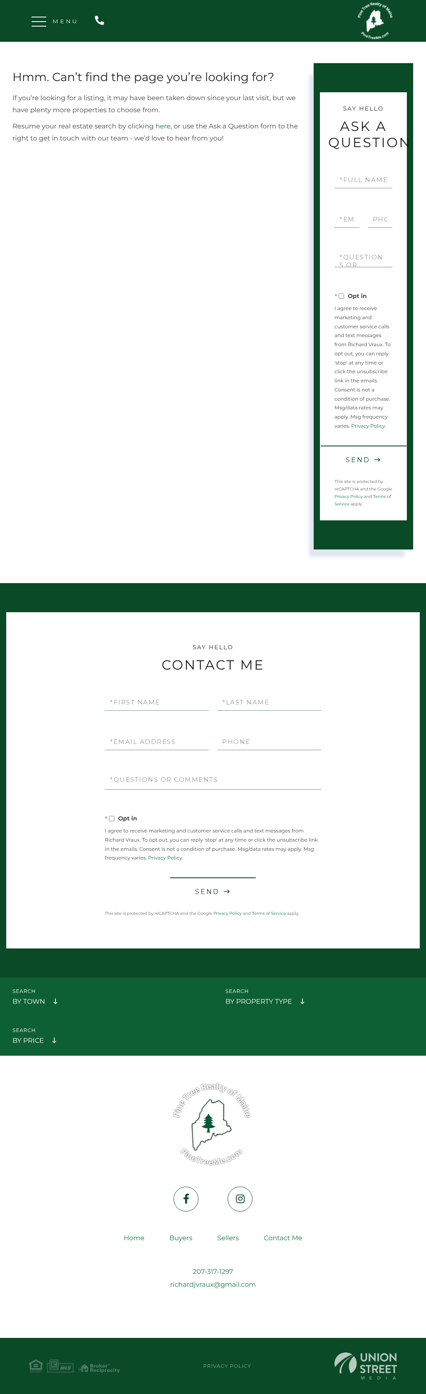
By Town (28, 1002)
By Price (28, 1041)
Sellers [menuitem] (228, 1238)
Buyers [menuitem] (180, 1238)
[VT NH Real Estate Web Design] (365, 1365)
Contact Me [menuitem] (283, 1238)
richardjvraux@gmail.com (213, 1285)
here (163, 127)
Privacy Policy (368, 426)
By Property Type (258, 1002)
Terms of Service (269, 913)
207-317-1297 (101, 21)
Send (358, 460)
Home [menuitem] (134, 1238)
